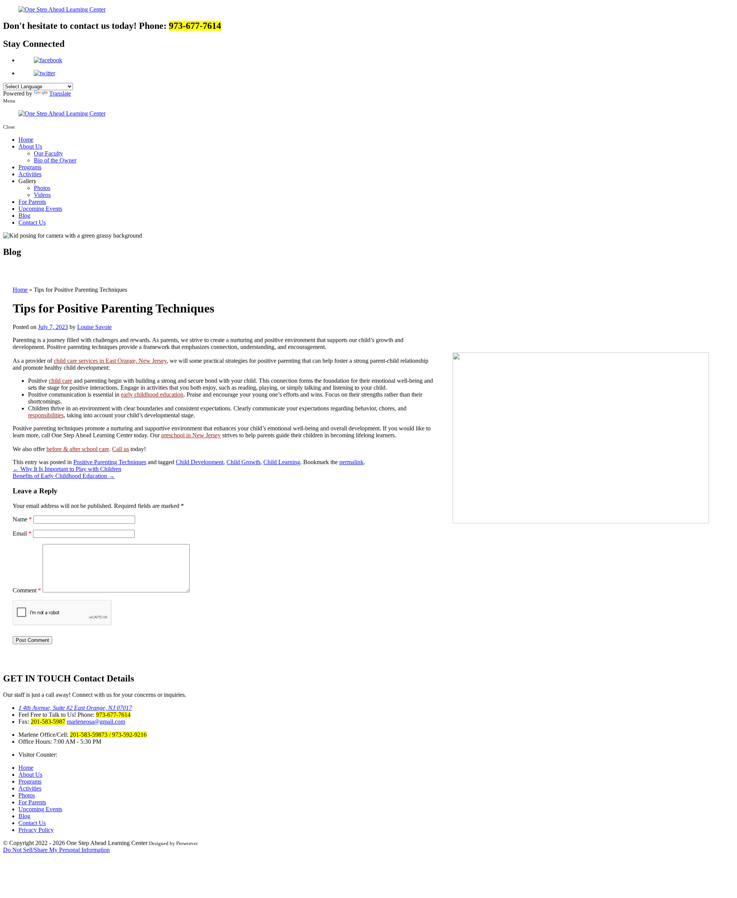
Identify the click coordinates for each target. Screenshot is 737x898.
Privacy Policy (36, 830)
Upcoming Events (40, 208)
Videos (42, 195)
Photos (42, 188)
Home (25, 139)
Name (22, 519)
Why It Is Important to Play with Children (67, 469)
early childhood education (152, 394)
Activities (29, 174)
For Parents (32, 201)
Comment (27, 590)
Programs (29, 167)
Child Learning (281, 462)
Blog (24, 215)
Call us (120, 449)
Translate (60, 93)
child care (60, 380)
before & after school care (77, 449)
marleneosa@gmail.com (96, 721)
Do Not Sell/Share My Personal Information (56, 850)
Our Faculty (48, 153)
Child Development (199, 462)
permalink (351, 462)
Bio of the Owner (55, 160)
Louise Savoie (94, 327)
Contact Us (32, 222)
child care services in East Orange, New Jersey (110, 360)
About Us (30, 146)
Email (22, 533)
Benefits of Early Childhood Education (64, 476)
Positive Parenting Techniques (109, 462)
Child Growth (243, 462)
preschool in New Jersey (191, 435)
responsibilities (46, 415)
